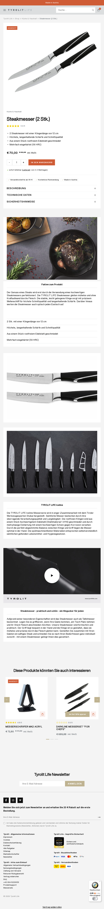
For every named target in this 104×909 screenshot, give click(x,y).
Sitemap (6, 851)
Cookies (6, 840)
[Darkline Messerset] (77, 698)
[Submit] (99, 817)
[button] (42, 714)
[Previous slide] (7, 699)
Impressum (7, 837)
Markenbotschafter (11, 854)
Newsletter (7, 857)
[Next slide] (97, 699)
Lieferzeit (26, 170)
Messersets (8, 888)
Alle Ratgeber (9, 848)
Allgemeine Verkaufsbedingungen (16, 865)
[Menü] (99, 882)
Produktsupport (10, 885)
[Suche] (93, 10)
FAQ (5, 879)
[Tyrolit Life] (20, 10)
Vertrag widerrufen (11, 876)
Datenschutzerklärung (12, 843)
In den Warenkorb (42, 162)
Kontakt (6, 845)
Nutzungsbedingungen (12, 868)
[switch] (95, 898)
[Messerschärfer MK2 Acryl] (26, 698)
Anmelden (75, 784)
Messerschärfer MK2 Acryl (24, 727)
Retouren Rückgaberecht (13, 874)
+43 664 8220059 (11, 882)
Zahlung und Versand (12, 871)
